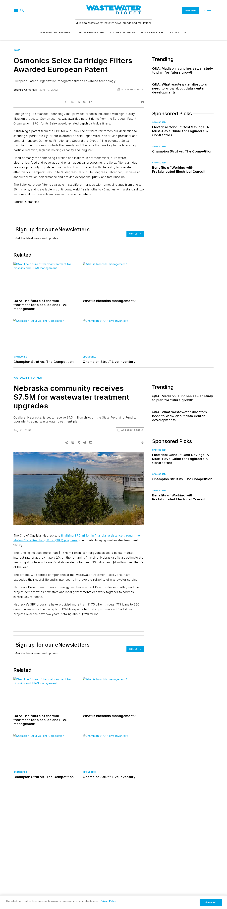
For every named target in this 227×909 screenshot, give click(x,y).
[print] (142, 102)
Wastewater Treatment (56, 32)
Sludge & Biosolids (122, 32)
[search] (22, 10)
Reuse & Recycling (153, 32)
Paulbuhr (117, 455)
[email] (90, 102)
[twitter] (78, 102)
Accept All (210, 902)
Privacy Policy (108, 901)
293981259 (103, 455)
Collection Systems (91, 32)
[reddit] (84, 102)
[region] (113, 902)
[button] (15, 10)
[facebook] (66, 102)
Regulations (178, 32)
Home (16, 50)
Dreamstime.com (131, 455)
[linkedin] (72, 102)
